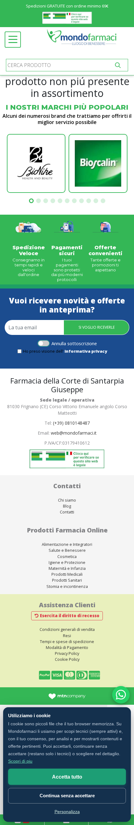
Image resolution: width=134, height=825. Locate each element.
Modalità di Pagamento (67, 647)
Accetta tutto (67, 777)
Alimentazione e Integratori (67, 544)
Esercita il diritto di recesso (69, 615)
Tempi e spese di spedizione (67, 641)
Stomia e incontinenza (67, 586)
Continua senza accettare (67, 795)
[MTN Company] (67, 696)
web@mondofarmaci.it (74, 433)
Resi (67, 635)
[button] (31, 200)
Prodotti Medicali (67, 574)
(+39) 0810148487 (71, 423)
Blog (67, 506)
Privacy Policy (67, 653)
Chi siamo (67, 500)
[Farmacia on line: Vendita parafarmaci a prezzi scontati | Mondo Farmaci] (83, 39)
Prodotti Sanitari (67, 580)
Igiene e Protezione (67, 562)
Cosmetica (67, 556)
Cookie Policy (67, 659)
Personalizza (67, 811)
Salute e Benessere (67, 550)
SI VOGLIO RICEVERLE (97, 327)
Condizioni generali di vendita (67, 629)
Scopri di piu (20, 761)
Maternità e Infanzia (67, 568)
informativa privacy (86, 351)
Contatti (67, 512)
